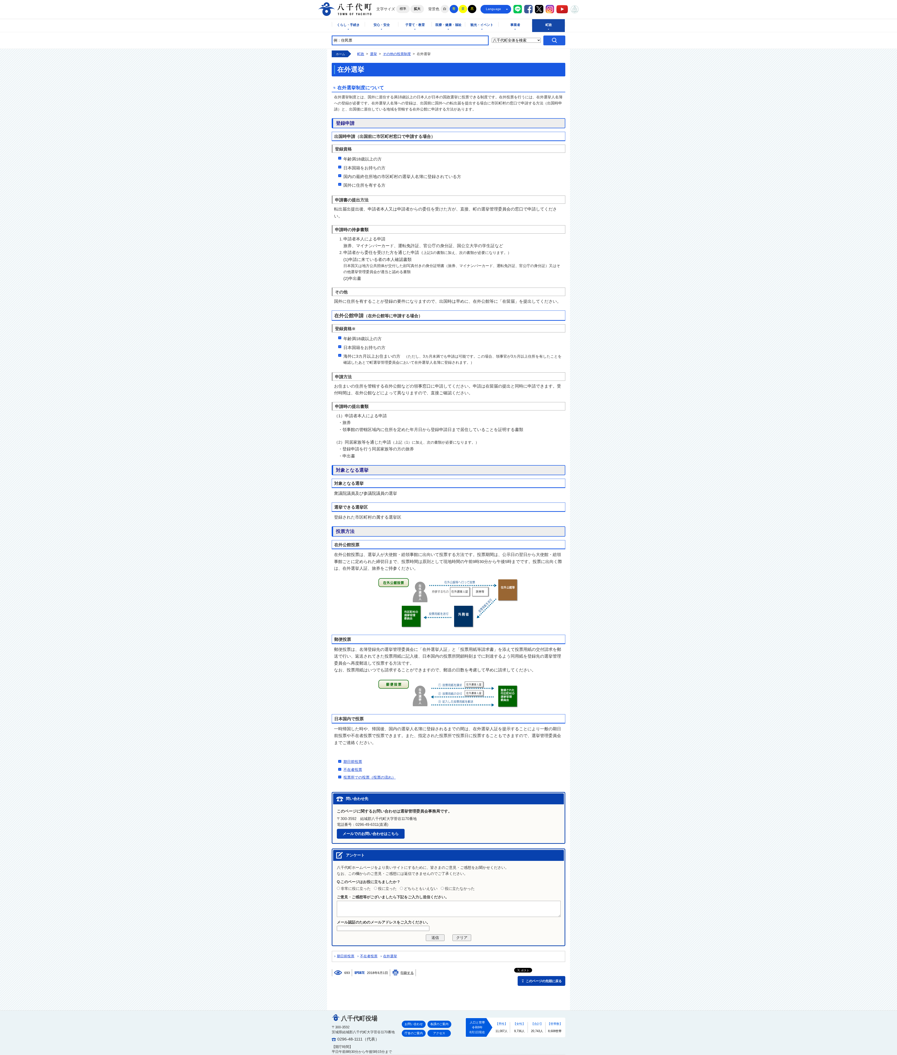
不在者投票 (352, 770)
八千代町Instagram (550, 9)
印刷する (407, 973)
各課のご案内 (439, 1024)
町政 (548, 25)
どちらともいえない (421, 889)
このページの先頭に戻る (544, 981)
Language (493, 9)
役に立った (387, 889)
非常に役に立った (356, 889)
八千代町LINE (517, 9)
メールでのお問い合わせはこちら (371, 834)
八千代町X (539, 9)
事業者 (515, 25)
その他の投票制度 (397, 54)
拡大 (417, 9)
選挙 (373, 54)
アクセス (439, 1033)
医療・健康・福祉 (448, 25)
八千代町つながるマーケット (574, 9)
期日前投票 (352, 762)
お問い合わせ (414, 1024)
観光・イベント (481, 25)
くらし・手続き (348, 25)
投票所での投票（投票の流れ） (369, 777)
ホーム (340, 54)
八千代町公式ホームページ (345, 9)
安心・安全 (382, 25)
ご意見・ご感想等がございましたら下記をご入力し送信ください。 (393, 897)
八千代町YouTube (562, 9)
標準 (403, 9)
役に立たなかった (460, 889)
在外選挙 (390, 956)
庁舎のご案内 (414, 1033)
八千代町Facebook (528, 9)
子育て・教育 (415, 25)
